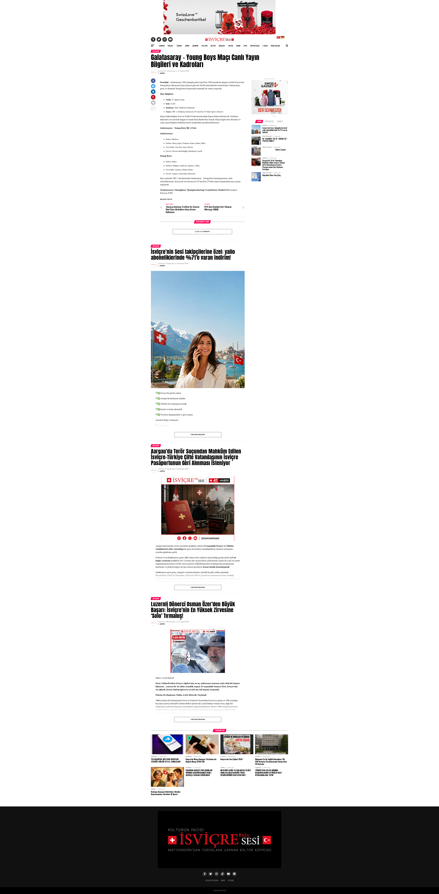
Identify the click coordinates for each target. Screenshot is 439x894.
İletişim (231, 880)
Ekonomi (195, 45)
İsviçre (170, 45)
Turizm (230, 45)
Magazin (222, 45)
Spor (245, 45)
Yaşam (238, 45)
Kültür (213, 45)
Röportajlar (254, 45)
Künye (223, 880)
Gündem (162, 45)
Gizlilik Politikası (211, 880)
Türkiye (179, 45)
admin (162, 73)
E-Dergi (265, 45)
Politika (204, 45)
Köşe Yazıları (275, 45)
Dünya (187, 45)
